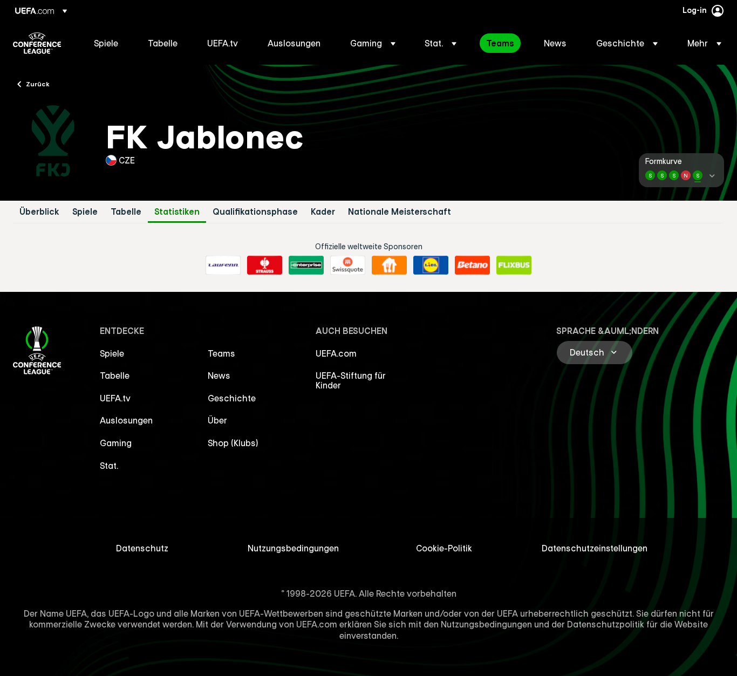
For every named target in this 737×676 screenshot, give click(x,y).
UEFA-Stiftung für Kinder (351, 380)
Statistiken (177, 211)
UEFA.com (336, 353)
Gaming (116, 443)
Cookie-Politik (444, 548)
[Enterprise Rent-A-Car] (306, 265)
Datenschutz (142, 548)
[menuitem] (107, 43)
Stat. (109, 465)
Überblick (39, 211)
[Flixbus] (513, 265)
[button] (372, 43)
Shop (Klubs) (233, 443)
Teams (221, 353)
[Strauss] (264, 265)
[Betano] (472, 265)
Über (217, 420)
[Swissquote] (347, 265)
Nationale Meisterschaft (399, 211)
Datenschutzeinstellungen (594, 548)
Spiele (85, 211)
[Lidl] (430, 265)
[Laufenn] (223, 265)
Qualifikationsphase (255, 211)
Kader (323, 211)
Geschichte (232, 398)
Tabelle (126, 211)
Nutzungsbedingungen (293, 548)
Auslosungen (126, 420)
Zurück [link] (38, 83)
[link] (106, 43)
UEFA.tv (115, 398)
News (219, 375)
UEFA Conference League (37, 43)
